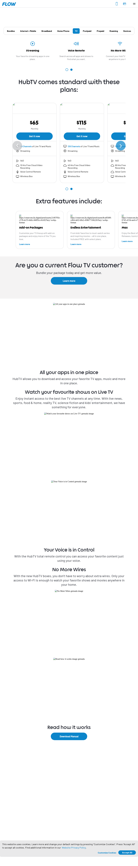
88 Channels (26, 146)
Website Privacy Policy (74, 847)
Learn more (24, 244)
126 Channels (74, 146)
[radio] (11, 31)
